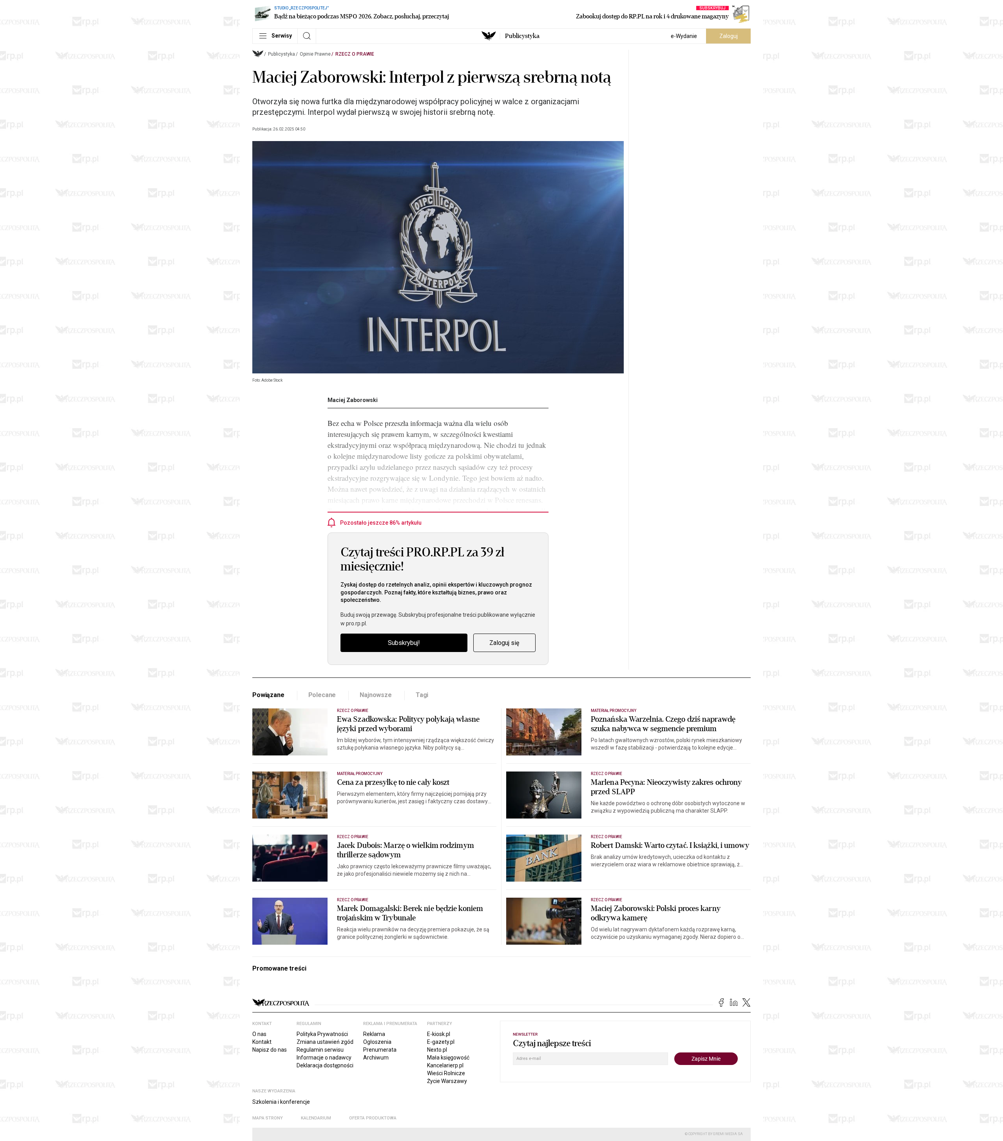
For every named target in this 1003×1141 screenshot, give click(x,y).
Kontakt (262, 1042)
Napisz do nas (269, 1050)
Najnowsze (376, 695)
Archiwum (376, 1057)
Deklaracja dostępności (325, 1065)
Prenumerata (379, 1050)
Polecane (322, 695)
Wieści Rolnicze (446, 1073)
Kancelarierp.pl (445, 1065)
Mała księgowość (448, 1057)
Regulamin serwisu (320, 1050)
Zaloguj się (504, 643)
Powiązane (268, 695)
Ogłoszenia (377, 1042)
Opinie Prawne (315, 54)
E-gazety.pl (440, 1042)
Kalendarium (316, 1118)
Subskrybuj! (404, 643)
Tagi (422, 695)
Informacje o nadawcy (324, 1057)
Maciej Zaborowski (353, 400)
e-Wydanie (684, 36)
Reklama (374, 1034)
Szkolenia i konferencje (281, 1102)
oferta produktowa (372, 1118)
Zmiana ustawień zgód (325, 1042)
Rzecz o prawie (354, 54)
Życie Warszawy (447, 1081)
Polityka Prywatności (322, 1034)
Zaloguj (728, 36)
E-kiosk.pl (438, 1034)
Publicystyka (522, 36)
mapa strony (267, 1118)
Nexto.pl (437, 1050)
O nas (259, 1034)
